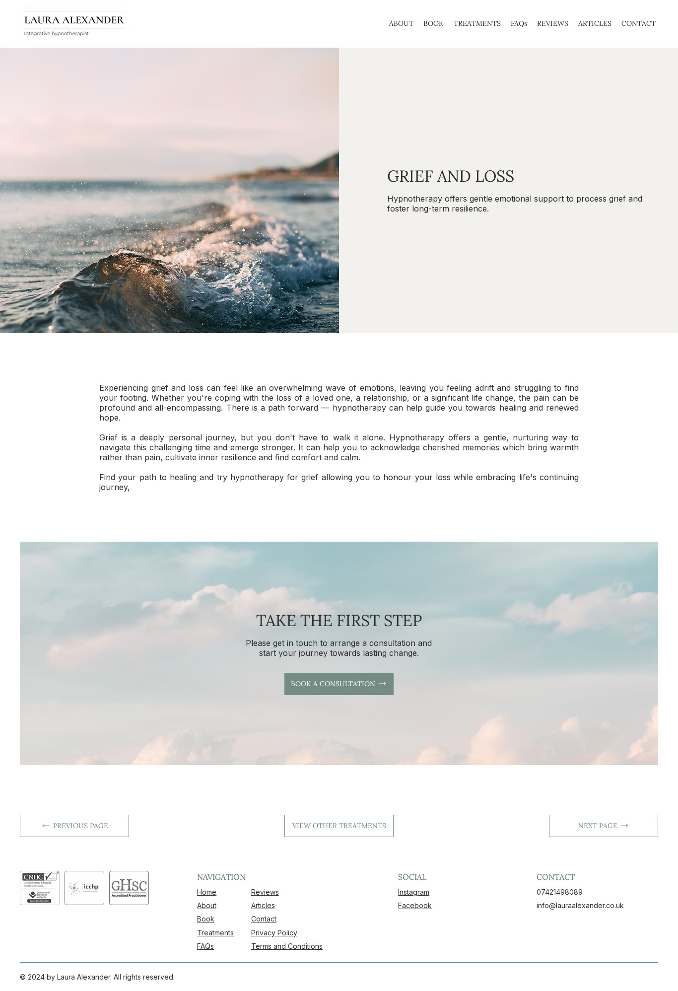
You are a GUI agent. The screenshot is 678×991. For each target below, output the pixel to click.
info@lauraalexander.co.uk (580, 905)
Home (206, 892)
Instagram (413, 892)
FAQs (205, 946)
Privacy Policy (274, 932)
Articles (263, 905)
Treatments (215, 932)
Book (205, 919)
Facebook (415, 905)
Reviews (265, 892)
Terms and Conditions (287, 946)
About (206, 905)
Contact (263, 919)
